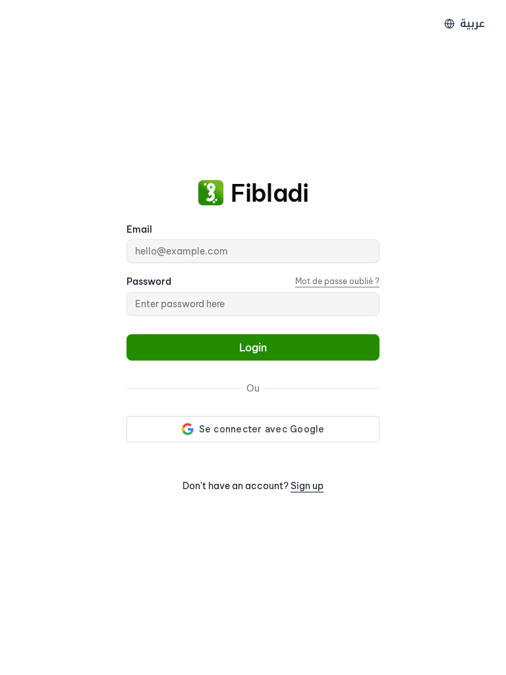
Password (148, 281)
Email (139, 229)
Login (253, 347)
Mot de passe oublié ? (337, 281)
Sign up (307, 486)
